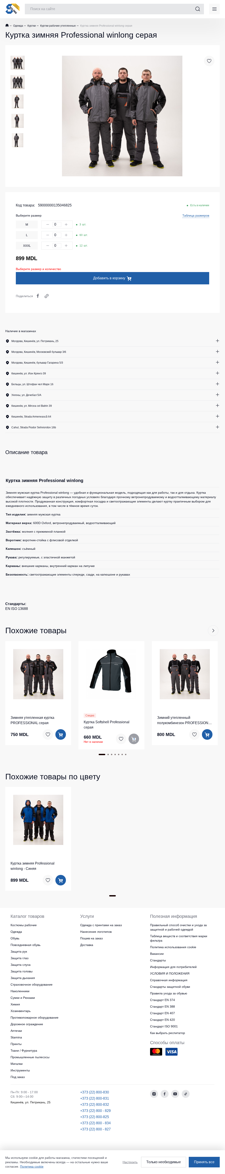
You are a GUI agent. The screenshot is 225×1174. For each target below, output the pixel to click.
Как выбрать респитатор (167, 1033)
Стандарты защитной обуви (170, 986)
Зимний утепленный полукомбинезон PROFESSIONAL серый (184, 721)
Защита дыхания (23, 978)
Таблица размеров (195, 215)
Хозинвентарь (21, 1011)
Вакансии (157, 953)
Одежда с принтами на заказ (101, 925)
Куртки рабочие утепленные (58, 25)
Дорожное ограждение (27, 1024)
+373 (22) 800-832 (94, 1104)
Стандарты (158, 960)
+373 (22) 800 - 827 (95, 1129)
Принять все (204, 1162)
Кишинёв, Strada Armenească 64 (31, 416)
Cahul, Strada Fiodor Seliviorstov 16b (33, 427)
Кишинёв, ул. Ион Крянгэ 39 (28, 373)
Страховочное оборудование (32, 984)
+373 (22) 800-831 (94, 1098)
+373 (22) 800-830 (94, 1092)
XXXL (27, 245)
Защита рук (19, 951)
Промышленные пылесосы (30, 1057)
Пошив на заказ (91, 938)
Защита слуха (21, 964)
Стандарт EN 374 (162, 1000)
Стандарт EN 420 (162, 1019)
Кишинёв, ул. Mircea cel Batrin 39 (31, 405)
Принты (16, 1044)
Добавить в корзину (109, 278)
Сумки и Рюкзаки (23, 997)
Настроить (130, 1162)
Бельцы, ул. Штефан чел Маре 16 (32, 384)
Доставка (86, 945)
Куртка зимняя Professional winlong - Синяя (32, 865)
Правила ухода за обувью (168, 993)
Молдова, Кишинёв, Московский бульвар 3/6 (38, 351)
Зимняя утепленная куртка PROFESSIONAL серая (32, 720)
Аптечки (16, 1030)
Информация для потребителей (173, 967)
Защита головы (22, 971)
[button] (213, 630)
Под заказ (18, 1077)
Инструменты (20, 1070)
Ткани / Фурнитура (24, 1050)
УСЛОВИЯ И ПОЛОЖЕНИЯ (169, 973)
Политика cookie (32, 1166)
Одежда (18, 25)
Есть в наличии (199, 205)
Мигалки (17, 1063)
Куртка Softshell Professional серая (106, 724)
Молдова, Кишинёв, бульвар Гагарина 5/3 (37, 362)
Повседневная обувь (25, 945)
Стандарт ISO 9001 (164, 1026)
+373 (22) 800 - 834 (95, 1123)
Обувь (15, 938)
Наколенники (20, 991)
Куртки (31, 25)
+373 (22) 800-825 (94, 1117)
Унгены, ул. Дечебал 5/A (26, 395)
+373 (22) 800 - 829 (95, 1111)
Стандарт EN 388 (162, 1006)
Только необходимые (163, 1162)
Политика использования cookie (173, 947)
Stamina (16, 1037)
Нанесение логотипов (96, 931)
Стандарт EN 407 (162, 1013)
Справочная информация (168, 980)
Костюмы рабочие (24, 925)
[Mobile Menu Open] (214, 9)
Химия (15, 1004)
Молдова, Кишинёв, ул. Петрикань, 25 (34, 341)
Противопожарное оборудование (34, 1017)
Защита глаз (19, 958)
